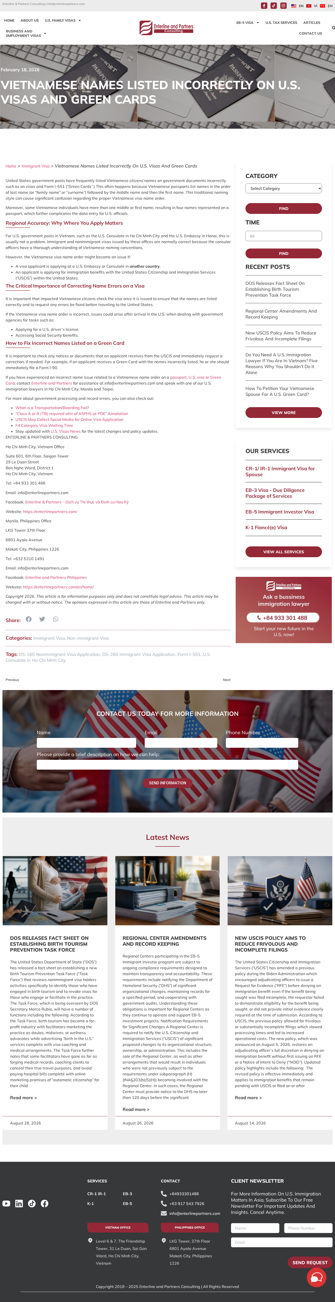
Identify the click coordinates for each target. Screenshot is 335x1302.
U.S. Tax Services (281, 22)
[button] (28, 619)
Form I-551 (189, 654)
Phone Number (243, 732)
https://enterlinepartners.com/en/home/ (58, 586)
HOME (9, 20)
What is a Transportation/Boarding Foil (51, 407)
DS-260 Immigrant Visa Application (138, 654)
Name (44, 732)
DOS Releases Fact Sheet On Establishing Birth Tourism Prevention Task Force (275, 289)
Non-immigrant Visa (88, 638)
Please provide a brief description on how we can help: (98, 754)
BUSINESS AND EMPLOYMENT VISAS (23, 33)
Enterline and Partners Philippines (56, 577)
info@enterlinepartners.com (66, 4)
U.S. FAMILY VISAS (60, 20)
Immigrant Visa (36, 166)
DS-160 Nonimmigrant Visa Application (59, 654)
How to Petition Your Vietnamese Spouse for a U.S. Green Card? (279, 391)
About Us (30, 20)
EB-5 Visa (245, 22)
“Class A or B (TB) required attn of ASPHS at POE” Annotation (71, 413)
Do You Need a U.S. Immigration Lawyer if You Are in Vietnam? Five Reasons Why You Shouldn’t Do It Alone (281, 363)
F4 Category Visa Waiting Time (44, 425)
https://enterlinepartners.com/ (50, 511)
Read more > (23, 1097)
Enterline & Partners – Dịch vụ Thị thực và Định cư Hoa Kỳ (77, 501)
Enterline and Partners (51, 383)
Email (151, 732)
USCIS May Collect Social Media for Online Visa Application (69, 419)
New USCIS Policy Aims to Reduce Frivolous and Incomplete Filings (280, 336)
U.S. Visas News (66, 431)
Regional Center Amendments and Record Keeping (164, 941)
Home (11, 166)
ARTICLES (311, 22)
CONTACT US (310, 33)
